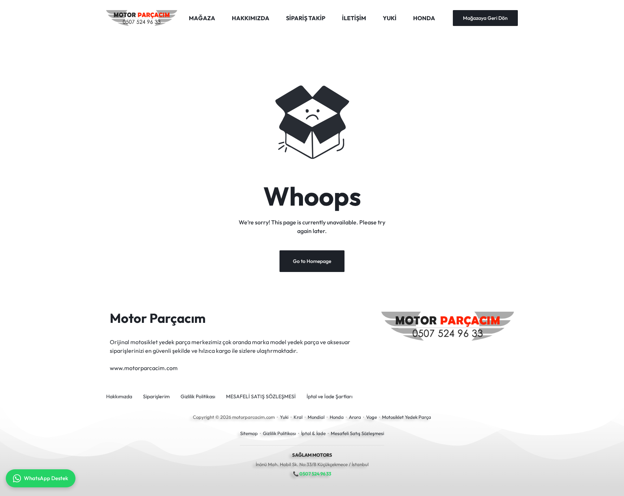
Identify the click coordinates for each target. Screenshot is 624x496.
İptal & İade (313, 433)
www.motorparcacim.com (144, 368)
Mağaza (202, 18)
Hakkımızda (250, 18)
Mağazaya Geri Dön (485, 18)
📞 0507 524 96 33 (312, 474)
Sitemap (249, 433)
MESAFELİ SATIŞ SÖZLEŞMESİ (261, 397)
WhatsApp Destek (46, 478)
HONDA (424, 18)
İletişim (354, 18)
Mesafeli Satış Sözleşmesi (357, 433)
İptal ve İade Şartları (329, 397)
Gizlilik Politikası (198, 397)
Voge (371, 417)
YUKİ (389, 18)
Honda (337, 417)
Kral (298, 417)
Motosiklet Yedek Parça (406, 417)
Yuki (284, 417)
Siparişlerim (156, 397)
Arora (355, 417)
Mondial (316, 417)
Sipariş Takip (305, 18)
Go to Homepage (312, 261)
